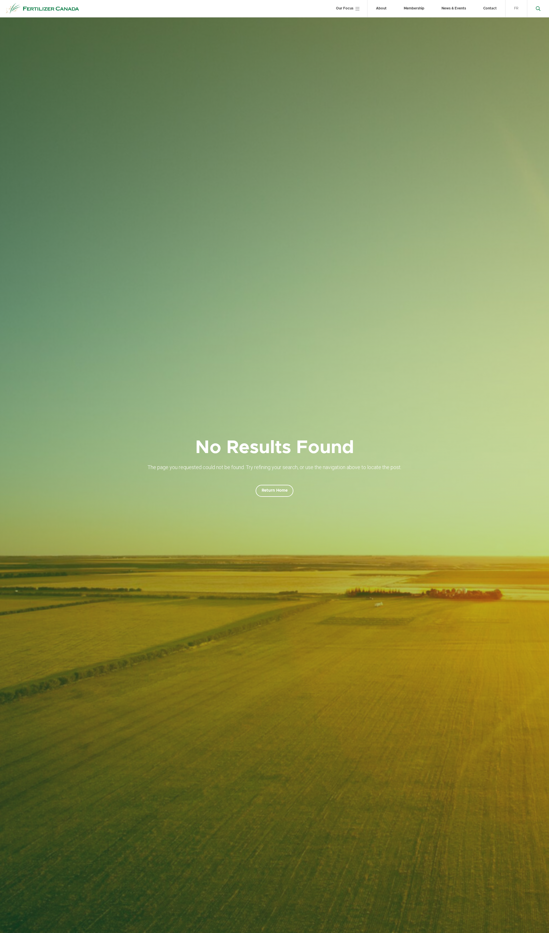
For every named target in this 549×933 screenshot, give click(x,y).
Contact (490, 8)
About (381, 8)
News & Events (453, 8)
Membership (414, 8)
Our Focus (344, 8)
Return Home (275, 491)
